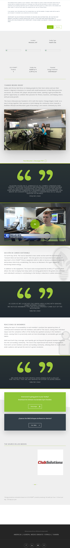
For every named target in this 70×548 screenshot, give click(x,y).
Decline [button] (58, 27)
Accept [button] (50, 27)
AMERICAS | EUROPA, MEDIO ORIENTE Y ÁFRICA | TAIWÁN (36, 534)
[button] (35, 406)
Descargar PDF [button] (39, 161)
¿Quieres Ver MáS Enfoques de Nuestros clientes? (35, 418)
